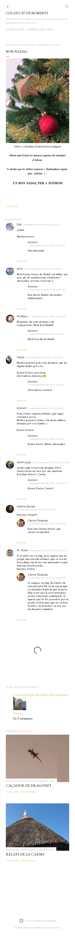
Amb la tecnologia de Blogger (40, 920)
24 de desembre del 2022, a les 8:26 (47, 316)
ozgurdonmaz (53, 927)
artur (20, 268)
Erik (19, 224)
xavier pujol (24, 462)
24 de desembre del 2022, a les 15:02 (43, 357)
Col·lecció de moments (27, 13)
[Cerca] (67, 5)
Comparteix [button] (12, 206)
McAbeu (22, 316)
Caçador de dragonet (29, 785)
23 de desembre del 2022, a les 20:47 (42, 224)
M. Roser (22, 550)
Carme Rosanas (38, 520)
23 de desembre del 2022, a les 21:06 (42, 268)
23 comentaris (28, 860)
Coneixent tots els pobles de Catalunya (40, 694)
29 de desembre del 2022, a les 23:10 (47, 577)
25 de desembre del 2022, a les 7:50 (47, 245)
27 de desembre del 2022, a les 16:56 (47, 523)
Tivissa (18, 713)
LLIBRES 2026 (15, 29)
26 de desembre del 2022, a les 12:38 (50, 462)
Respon (21, 261)
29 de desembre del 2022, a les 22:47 (48, 550)
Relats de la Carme (25, 854)
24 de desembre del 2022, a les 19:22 (46, 408)
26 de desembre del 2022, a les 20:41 (47, 483)
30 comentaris (28, 791)
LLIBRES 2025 (35, 29)
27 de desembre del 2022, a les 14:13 (36, 509)
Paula (20, 357)
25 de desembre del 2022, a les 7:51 (46, 334)
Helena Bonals (26, 506)
